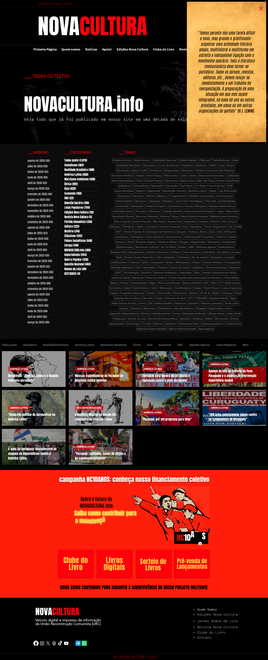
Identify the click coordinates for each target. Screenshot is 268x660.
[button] (261, 8)
